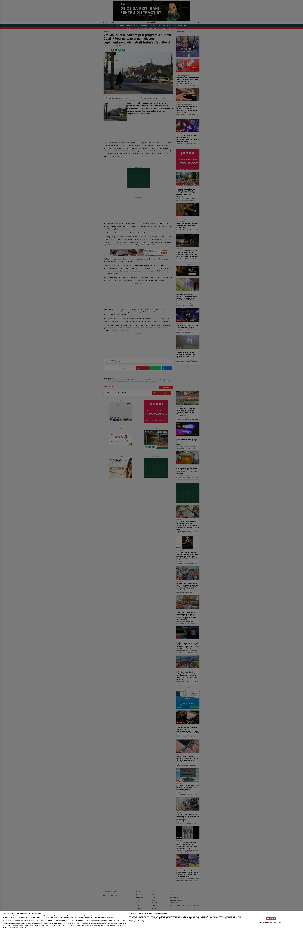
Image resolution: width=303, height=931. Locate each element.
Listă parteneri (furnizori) (136, 921)
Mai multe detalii (109, 917)
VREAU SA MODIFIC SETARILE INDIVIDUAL (270, 922)
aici (64, 923)
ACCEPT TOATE (271, 918)
